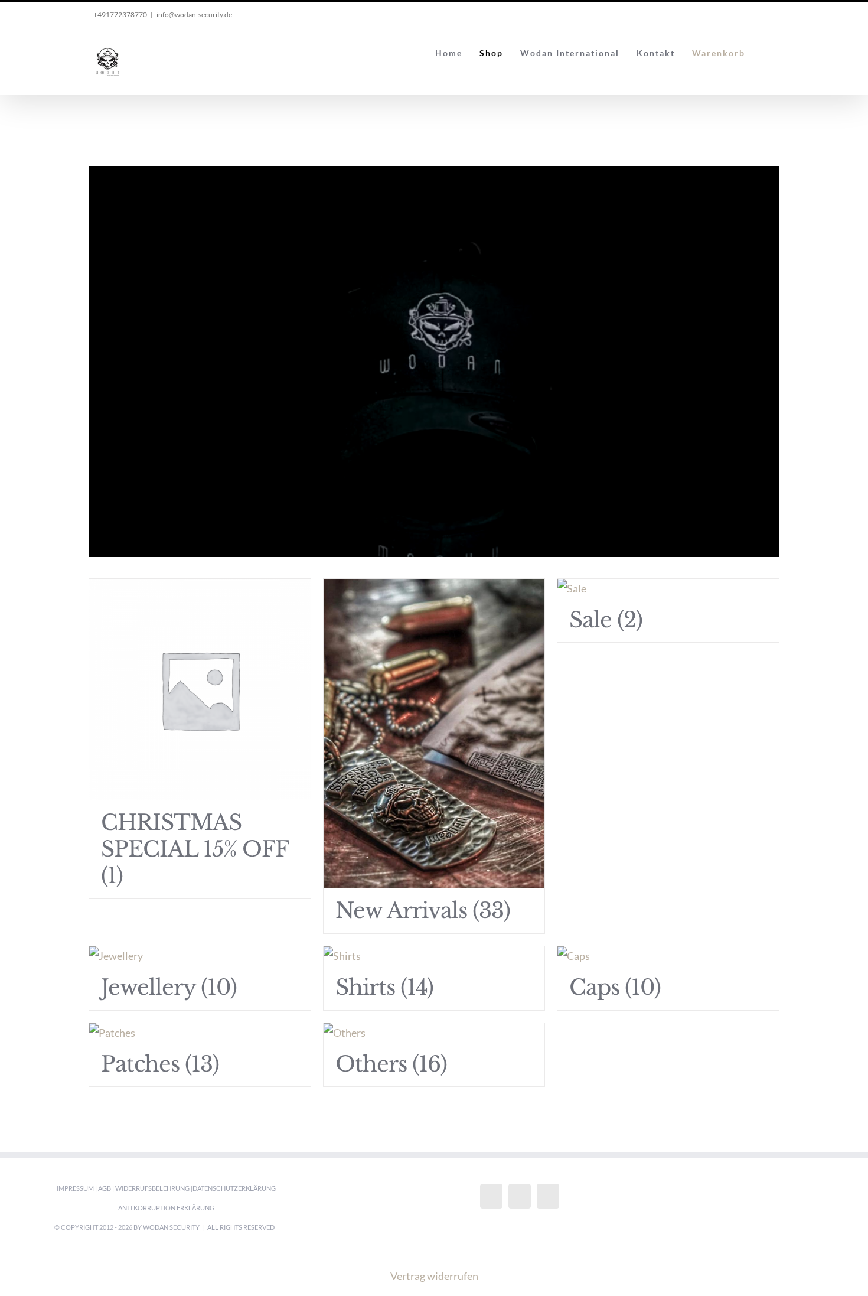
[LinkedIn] (548, 1196)
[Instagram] (519, 1196)
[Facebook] (491, 1196)
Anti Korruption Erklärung (166, 1208)
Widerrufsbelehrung (152, 1188)
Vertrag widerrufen (434, 1275)
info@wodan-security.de (194, 14)
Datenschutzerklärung (234, 1188)
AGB (104, 1188)
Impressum (75, 1188)
